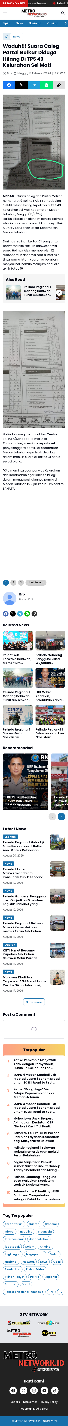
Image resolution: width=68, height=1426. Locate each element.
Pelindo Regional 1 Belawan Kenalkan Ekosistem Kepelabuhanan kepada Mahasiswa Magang (50, 733)
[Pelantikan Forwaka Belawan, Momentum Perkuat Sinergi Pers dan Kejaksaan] (18, 640)
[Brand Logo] (19, 1322)
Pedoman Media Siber (34, 1409)
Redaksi (15, 1402)
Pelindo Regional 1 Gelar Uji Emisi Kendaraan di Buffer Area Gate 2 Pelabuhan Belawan (23, 846)
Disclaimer (30, 1402)
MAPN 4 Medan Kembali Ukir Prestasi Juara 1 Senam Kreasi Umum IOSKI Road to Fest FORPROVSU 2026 (36, 1079)
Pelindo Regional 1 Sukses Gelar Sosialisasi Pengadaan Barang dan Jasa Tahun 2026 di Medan (16, 733)
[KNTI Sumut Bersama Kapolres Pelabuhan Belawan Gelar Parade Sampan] (57, 950)
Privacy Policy (49, 1402)
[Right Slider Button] (64, 23)
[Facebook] (9, 85)
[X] (21, 85)
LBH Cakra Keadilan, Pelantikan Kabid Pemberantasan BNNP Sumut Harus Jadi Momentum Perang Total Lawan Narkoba (50, 696)
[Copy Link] (59, 85)
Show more (34, 1002)
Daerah (10, 945)
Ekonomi (10, 837)
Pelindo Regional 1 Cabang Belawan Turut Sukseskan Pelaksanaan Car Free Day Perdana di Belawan (38, 291)
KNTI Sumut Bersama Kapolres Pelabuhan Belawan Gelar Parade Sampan (20, 954)
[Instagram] (34, 1390)
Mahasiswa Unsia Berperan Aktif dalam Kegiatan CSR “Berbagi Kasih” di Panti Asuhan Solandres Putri (34, 1122)
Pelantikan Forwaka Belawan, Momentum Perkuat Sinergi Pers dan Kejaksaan (17, 659)
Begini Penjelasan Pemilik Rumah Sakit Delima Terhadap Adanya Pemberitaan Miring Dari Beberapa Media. (36, 1166)
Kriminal (52, 23)
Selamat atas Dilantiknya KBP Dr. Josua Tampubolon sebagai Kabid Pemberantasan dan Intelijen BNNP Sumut (37, 1195)
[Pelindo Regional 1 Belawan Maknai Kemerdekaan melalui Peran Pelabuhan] (57, 923)
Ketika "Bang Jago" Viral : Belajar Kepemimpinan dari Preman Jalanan (34, 1093)
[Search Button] (63, 13)
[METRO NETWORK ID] (34, 13)
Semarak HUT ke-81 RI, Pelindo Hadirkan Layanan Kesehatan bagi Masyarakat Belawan (36, 1137)
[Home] (6, 36)
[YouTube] (44, 1390)
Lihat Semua (36, 582)
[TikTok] (55, 1390)
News (19, 23)
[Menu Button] (5, 13)
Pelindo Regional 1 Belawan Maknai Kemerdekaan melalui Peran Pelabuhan (23, 927)
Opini (6, 23)
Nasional (35, 23)
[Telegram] (34, 85)
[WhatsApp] (46, 85)
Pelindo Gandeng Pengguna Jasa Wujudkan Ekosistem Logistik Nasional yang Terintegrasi (50, 659)
